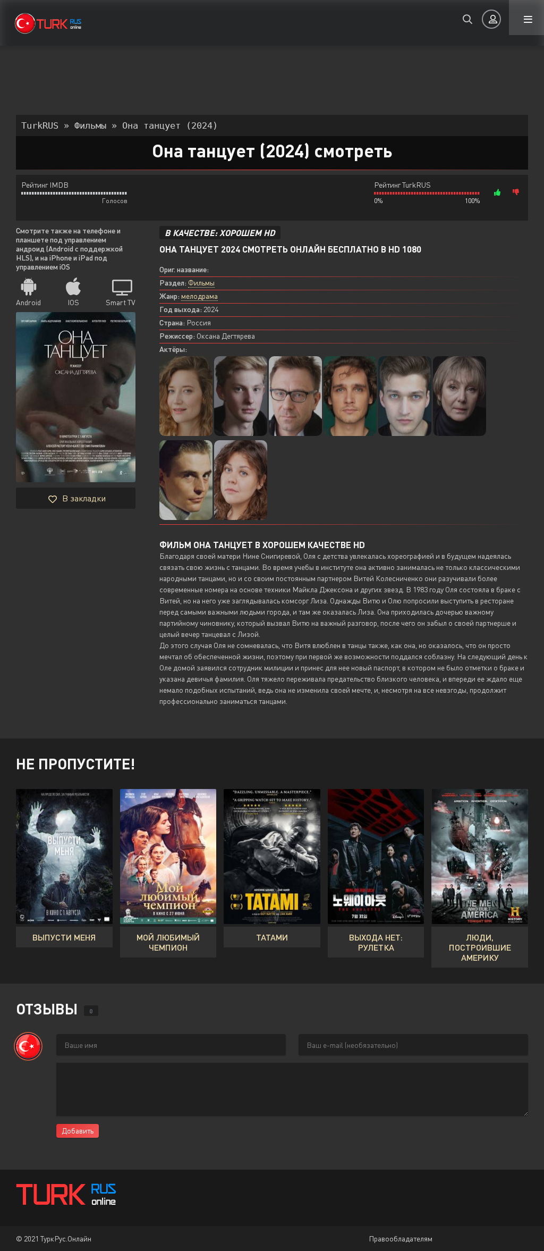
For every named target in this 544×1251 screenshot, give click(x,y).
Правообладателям (400, 1238)
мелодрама (199, 295)
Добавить (78, 1130)
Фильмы (201, 282)
